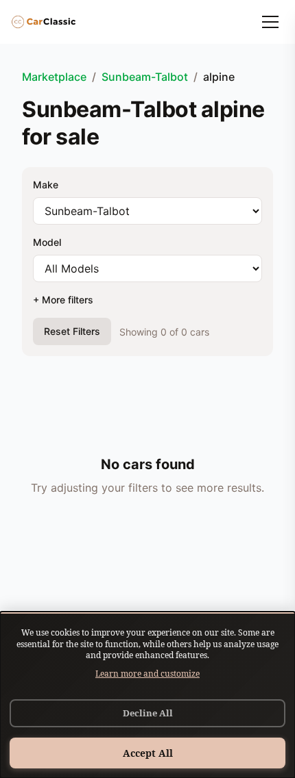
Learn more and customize (147, 673)
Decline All (148, 713)
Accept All (148, 753)
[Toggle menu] (270, 22)
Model (47, 242)
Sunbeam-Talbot (145, 77)
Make (45, 184)
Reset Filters (72, 331)
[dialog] (147, 695)
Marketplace (54, 77)
